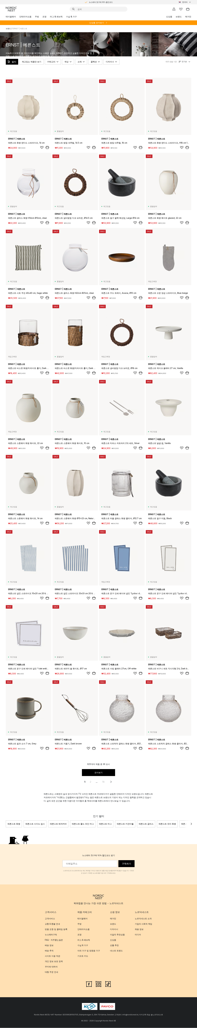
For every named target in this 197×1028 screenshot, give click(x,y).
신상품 (169, 16)
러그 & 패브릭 (56, 16)
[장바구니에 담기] (47, 147)
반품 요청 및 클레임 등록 (56, 929)
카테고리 (51, 61)
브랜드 (179, 16)
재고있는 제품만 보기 (31, 61)
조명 (44, 16)
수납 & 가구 (71, 16)
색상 (66, 61)
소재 (80, 61)
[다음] (191, 823)
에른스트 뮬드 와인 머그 (83, 824)
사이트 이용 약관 (52, 956)
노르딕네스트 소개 (143, 918)
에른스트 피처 (187, 824)
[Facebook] (89, 984)
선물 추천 (114, 945)
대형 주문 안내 (51, 972)
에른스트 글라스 (146, 824)
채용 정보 (139, 929)
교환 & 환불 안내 (52, 924)
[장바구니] (187, 9)
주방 (37, 16)
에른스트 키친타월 (125, 824)
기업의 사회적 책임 (143, 924)
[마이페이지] (173, 9)
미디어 (138, 934)
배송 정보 (49, 945)
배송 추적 (49, 951)
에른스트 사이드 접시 (35, 824)
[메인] (11, 9)
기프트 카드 (82, 956)
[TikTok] (108, 984)
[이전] (6, 823)
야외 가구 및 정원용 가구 (88, 951)
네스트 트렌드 (116, 951)
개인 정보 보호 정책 (54, 961)
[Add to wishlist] (42, 147)
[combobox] (185, 2)
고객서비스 (50, 918)
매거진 (188, 16)
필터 (14, 61)
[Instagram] (98, 984)
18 (103, 781)
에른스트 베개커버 (58, 824)
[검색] (73, 9)
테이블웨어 (11, 16)
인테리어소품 (25, 16)
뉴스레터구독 (51, 934)
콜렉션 (94, 61)
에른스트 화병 (13, 824)
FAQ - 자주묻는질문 (54, 940)
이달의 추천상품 (117, 934)
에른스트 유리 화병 (167, 824)
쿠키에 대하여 (51, 967)
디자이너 (110, 61)
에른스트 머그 (105, 824)
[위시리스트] (180, 9)
